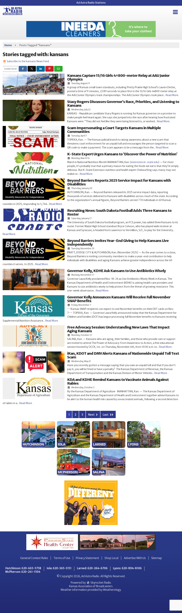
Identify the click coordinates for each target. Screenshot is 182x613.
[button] (175, 12)
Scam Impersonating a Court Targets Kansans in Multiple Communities (114, 130)
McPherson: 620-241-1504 (22, 571)
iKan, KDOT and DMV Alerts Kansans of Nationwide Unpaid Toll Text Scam (123, 355)
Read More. (172, 95)
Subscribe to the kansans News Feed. (28, 61)
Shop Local (111, 558)
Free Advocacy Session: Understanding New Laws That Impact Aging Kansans (118, 329)
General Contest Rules (34, 558)
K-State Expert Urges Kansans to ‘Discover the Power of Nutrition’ (122, 154)
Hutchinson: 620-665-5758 (23, 568)
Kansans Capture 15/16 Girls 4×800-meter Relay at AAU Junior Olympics (118, 77)
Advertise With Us (135, 558)
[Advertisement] (91, 29)
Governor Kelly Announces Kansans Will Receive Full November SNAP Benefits (118, 299)
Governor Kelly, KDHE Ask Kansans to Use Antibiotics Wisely (116, 270)
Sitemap (156, 558)
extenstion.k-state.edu (144, 162)
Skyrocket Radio (100, 582)
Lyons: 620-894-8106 (127, 568)
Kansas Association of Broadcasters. (91, 586)
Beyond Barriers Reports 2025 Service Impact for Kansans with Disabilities (119, 182)
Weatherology (112, 589)
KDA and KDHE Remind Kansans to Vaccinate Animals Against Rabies (118, 381)
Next (91, 414)
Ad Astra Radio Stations (91, 2)
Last (106, 414)
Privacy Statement (87, 558)
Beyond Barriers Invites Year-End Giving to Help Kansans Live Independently (118, 242)
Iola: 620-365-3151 (59, 568)
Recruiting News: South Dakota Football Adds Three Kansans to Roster (119, 212)
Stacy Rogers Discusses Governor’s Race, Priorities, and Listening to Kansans (123, 103)
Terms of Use (61, 558)
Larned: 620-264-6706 (92, 568)
